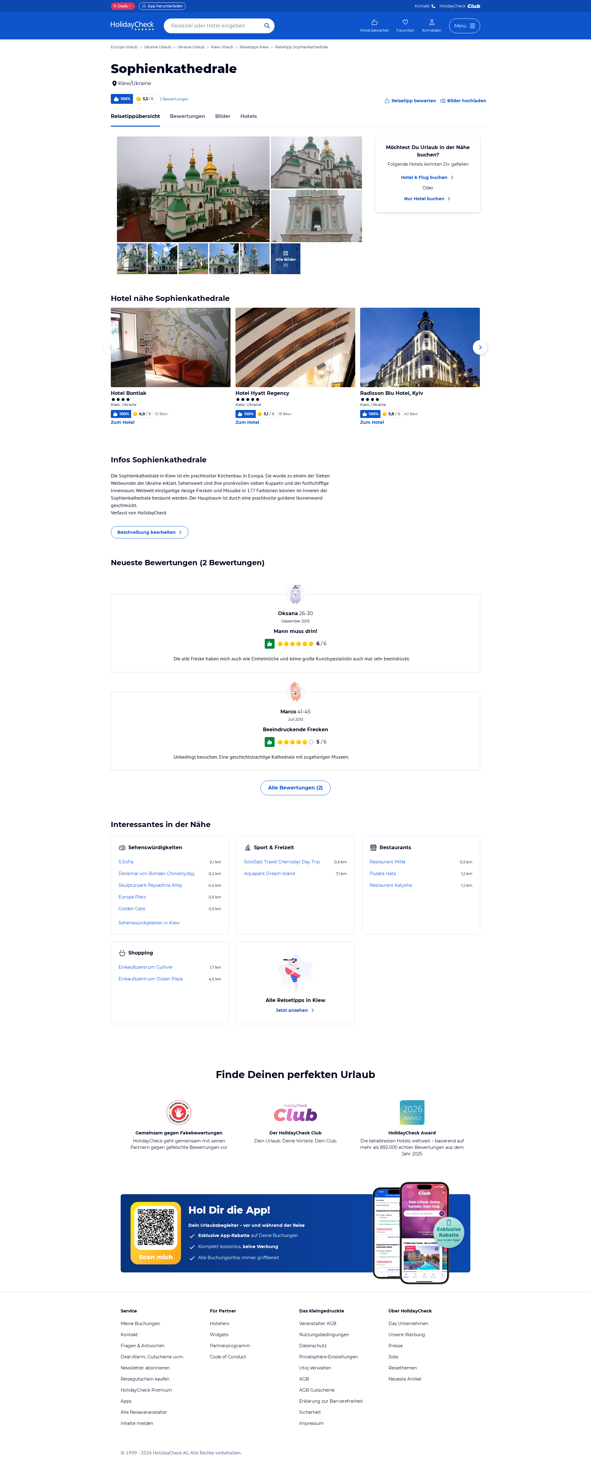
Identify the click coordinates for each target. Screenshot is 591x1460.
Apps (126, 1401)
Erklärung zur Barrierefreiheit (331, 1401)
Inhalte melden (137, 1423)
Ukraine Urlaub (157, 47)
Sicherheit (310, 1412)
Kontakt (422, 6)
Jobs (393, 1357)
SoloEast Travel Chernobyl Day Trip (282, 862)
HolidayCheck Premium (146, 1390)
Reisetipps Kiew (254, 47)
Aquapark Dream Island (269, 873)
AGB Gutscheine (317, 1390)
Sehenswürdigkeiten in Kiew (149, 923)
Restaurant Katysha (391, 885)
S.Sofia (126, 862)
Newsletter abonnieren (145, 1368)
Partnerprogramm (230, 1345)
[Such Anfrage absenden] (267, 25)
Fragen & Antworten (142, 1345)
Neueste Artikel (404, 1379)
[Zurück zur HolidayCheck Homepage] (132, 25)
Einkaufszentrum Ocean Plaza (151, 979)
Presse (395, 1345)
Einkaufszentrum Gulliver (146, 967)
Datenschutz (313, 1345)
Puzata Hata (383, 873)
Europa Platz (132, 897)
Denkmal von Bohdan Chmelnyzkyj (157, 873)
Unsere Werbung (406, 1334)
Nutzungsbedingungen (324, 1334)
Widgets (219, 1334)
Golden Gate (132, 908)
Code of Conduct (228, 1357)
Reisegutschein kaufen (145, 1379)
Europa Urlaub (124, 47)
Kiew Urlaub (222, 47)
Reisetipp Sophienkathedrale (301, 47)
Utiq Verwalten (315, 1368)
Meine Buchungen (140, 1323)
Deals (120, 6)
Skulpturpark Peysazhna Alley (150, 885)
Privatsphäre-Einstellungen (328, 1357)
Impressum (311, 1423)
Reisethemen (402, 1368)
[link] (374, 25)
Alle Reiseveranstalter (144, 1412)
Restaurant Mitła (387, 862)
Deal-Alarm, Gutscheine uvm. (152, 1357)
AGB (304, 1379)
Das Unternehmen (408, 1323)
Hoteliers (219, 1323)
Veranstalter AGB (317, 1323)
